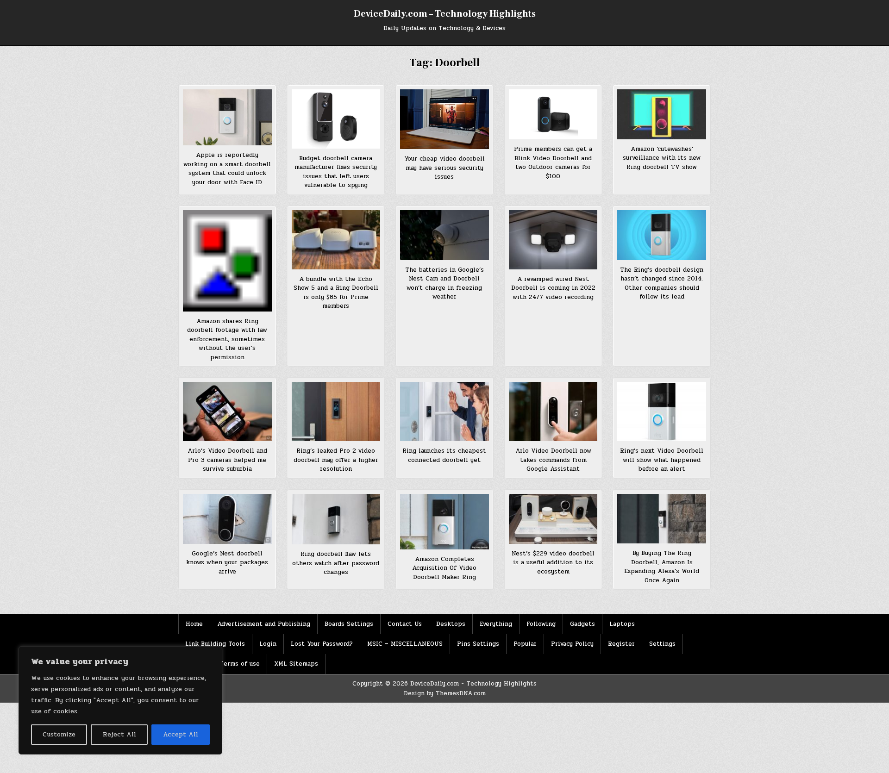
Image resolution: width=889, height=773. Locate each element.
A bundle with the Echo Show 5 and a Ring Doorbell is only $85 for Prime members (336, 292)
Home (194, 624)
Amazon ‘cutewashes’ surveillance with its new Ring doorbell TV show (662, 158)
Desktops (450, 624)
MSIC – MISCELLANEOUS (405, 643)
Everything (496, 624)
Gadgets (582, 624)
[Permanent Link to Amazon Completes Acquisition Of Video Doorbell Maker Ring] (444, 521)
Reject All (119, 734)
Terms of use (239, 663)
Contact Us (405, 624)
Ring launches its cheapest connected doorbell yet (444, 455)
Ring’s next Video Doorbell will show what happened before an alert (661, 460)
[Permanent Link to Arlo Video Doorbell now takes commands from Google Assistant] (553, 411)
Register (621, 643)
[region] (120, 700)
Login (267, 643)
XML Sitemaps (296, 663)
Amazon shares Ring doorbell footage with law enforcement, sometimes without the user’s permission (227, 339)
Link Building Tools (215, 643)
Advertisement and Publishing (263, 624)
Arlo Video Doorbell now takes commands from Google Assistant (553, 460)
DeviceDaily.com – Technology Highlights (445, 14)
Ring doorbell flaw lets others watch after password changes (335, 563)
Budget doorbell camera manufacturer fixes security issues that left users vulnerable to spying (335, 172)
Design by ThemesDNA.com (445, 693)
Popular (525, 643)
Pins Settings (478, 643)
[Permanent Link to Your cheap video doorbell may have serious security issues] (444, 119)
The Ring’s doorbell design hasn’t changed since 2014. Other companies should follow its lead (661, 283)
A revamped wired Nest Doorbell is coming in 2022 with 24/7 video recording (553, 288)
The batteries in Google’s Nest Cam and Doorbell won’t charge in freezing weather (444, 283)
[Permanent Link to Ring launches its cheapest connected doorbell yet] (444, 411)
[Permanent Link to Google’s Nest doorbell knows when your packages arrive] (227, 519)
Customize (59, 734)
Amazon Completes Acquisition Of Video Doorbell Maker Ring (444, 568)
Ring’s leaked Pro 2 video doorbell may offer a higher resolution (336, 460)
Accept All (180, 734)
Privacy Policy (572, 643)
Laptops (622, 624)
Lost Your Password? (322, 643)
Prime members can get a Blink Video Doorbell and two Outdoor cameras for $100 (553, 162)
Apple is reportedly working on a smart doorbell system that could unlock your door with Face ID (227, 168)
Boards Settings (349, 624)
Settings (662, 643)
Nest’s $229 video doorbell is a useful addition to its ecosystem (553, 562)
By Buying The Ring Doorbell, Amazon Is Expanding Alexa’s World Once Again (661, 567)
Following (541, 624)
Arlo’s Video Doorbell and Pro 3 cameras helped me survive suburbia (227, 460)
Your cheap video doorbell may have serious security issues (444, 167)
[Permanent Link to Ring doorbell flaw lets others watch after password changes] (336, 519)
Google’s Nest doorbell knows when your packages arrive (227, 562)
